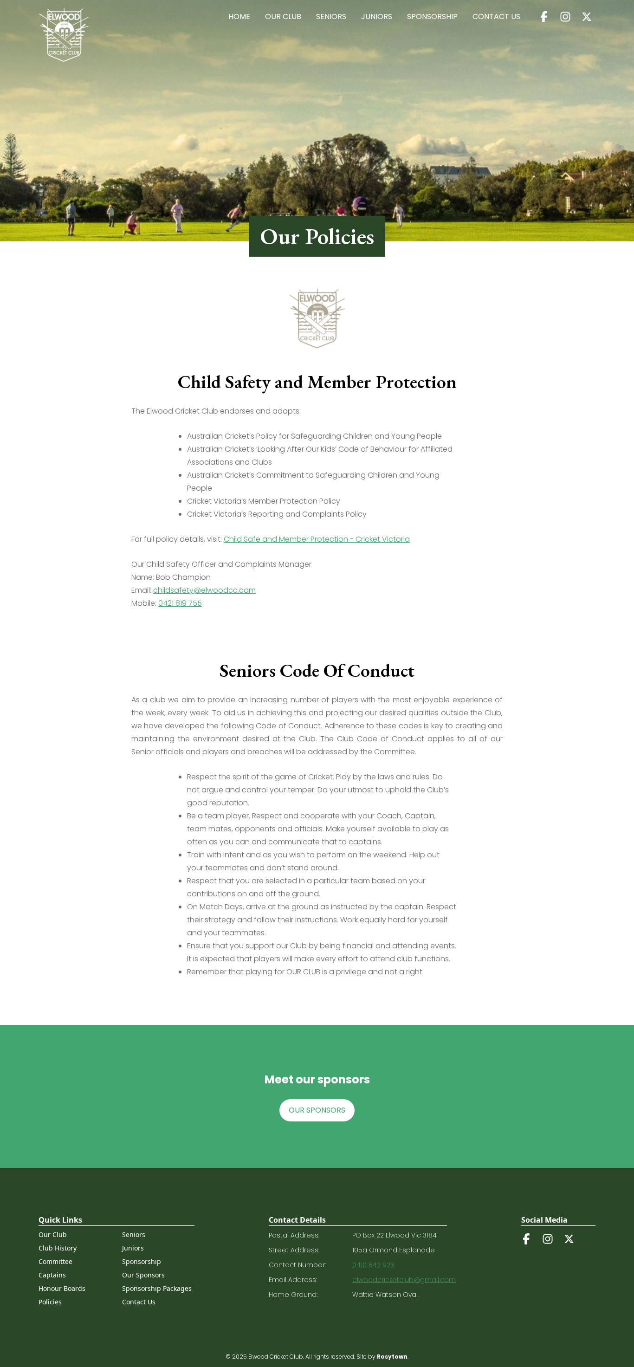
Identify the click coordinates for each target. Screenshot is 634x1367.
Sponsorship (432, 16)
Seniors (331, 16)
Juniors (376, 16)
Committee (55, 1261)
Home (239, 16)
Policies (50, 1301)
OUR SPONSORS (317, 1110)
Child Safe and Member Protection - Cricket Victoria (317, 539)
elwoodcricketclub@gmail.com (404, 1279)
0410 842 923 (373, 1265)
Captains (52, 1274)
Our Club (283, 16)
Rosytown (392, 1357)
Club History (58, 1248)
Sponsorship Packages (157, 1288)
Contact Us (496, 16)
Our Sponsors (143, 1274)
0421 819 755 (180, 603)
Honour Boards (62, 1288)
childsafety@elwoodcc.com (204, 590)
